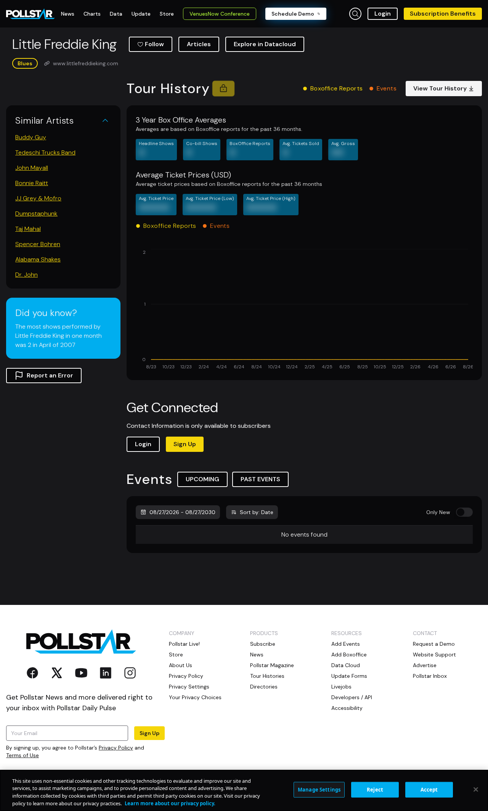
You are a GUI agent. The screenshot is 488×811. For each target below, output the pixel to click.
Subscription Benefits (443, 14)
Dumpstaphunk (36, 214)
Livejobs (341, 686)
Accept (429, 789)
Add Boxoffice (349, 654)
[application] (304, 310)
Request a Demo (434, 643)
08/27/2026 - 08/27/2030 (182, 512)
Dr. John (26, 275)
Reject (375, 789)
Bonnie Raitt (31, 183)
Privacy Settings (189, 686)
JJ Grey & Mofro (38, 198)
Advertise (425, 665)
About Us (180, 665)
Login (382, 14)
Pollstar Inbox (430, 675)
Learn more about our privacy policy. (170, 803)
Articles (199, 44)
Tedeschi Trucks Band (45, 152)
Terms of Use (22, 755)
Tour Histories (267, 675)
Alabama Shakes (38, 259)
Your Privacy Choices (195, 697)
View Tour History (440, 88)
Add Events (345, 643)
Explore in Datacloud (265, 44)
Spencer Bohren (37, 244)
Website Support (434, 654)
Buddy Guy (30, 137)
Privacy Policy (116, 747)
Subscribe (262, 643)
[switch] (464, 512)
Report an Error (50, 375)
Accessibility (347, 708)
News (256, 654)
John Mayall (31, 168)
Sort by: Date (256, 512)
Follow (154, 44)
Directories (264, 686)
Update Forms (349, 675)
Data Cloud (345, 665)
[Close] (475, 789)
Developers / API (351, 697)
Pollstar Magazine (272, 665)
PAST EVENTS (260, 479)
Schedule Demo (292, 13)
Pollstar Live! (184, 643)
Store (176, 654)
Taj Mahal (28, 229)
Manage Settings (319, 789)
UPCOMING (202, 479)
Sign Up (184, 444)
